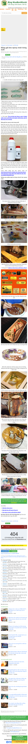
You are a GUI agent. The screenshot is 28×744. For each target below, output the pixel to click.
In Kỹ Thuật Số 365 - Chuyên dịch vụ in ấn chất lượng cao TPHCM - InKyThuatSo (17, 636)
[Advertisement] (14, 29)
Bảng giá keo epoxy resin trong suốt (11, 556)
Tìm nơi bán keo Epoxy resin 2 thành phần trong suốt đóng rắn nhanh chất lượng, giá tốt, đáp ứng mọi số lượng (14, 118)
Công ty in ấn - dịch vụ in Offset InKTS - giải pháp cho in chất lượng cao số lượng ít (17, 610)
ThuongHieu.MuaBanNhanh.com (14, 727)
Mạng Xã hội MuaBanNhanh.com (13, 722)
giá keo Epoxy (22, 556)
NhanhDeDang (20, 9)
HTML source (23, 518)
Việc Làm (15, 10)
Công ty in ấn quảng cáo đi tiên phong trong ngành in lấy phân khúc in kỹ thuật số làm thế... (17, 628)
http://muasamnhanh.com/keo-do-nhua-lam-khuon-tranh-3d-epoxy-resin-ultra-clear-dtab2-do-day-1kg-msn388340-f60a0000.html (13, 174)
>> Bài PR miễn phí (20, 741)
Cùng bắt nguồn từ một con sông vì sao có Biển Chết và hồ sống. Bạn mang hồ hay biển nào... (17, 671)
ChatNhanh (14, 551)
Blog (26, 9)
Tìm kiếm (24, 13)
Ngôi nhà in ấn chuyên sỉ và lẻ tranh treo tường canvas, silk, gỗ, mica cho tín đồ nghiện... (17, 619)
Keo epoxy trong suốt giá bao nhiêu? (11, 512)
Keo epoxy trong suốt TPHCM (13, 583)
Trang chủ (3, 45)
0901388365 (5, 551)
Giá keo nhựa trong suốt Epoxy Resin (17, 267)
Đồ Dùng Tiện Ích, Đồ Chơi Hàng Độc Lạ (14, 56)
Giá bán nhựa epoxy (7, 508)
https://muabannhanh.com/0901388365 (10, 553)
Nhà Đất (12, 10)
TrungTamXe (8, 9)
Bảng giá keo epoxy (12, 555)
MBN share (8, 54)
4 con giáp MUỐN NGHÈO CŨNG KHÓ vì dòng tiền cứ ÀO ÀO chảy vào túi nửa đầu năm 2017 (17, 696)
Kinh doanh (9, 45)
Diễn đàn (16, 45)
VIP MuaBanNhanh (14, 731)
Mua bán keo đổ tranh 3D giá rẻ (10, 510)
